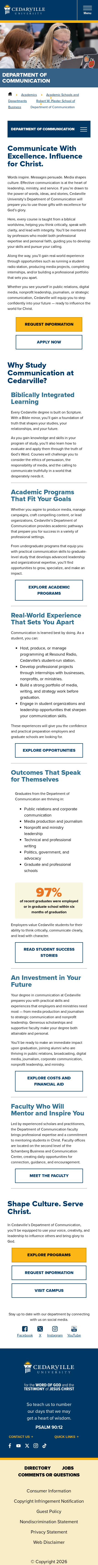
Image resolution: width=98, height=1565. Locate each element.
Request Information (49, 324)
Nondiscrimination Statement (49, 1521)
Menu (87, 13)
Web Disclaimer (49, 1542)
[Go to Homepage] (24, 13)
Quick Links (64, 1437)
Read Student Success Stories (49, 952)
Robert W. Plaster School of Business (41, 104)
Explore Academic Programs (49, 590)
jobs (68, 1468)
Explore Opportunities (49, 750)
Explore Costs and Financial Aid (49, 1081)
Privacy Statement (49, 1531)
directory (37, 1468)
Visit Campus (49, 1290)
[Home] (10, 94)
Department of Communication (43, 129)
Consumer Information (49, 1490)
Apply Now (49, 342)
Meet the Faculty (49, 1176)
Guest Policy (48, 1511)
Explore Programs (49, 1255)
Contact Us (19, 1437)
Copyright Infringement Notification (49, 1501)
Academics (29, 94)
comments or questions (49, 1474)
